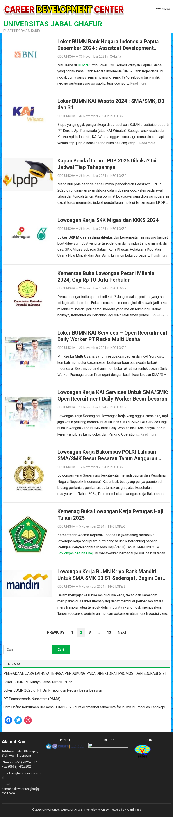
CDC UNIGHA (66, 56)
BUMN (83, 65)
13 (109, 632)
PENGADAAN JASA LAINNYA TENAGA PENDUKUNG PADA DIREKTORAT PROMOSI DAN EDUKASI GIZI (84, 673)
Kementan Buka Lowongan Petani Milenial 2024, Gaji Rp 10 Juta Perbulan (106, 276)
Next (122, 632)
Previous (55, 632)
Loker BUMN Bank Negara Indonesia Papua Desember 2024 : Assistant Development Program (108, 48)
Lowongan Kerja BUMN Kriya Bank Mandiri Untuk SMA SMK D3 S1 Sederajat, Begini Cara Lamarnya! (111, 578)
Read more (138, 83)
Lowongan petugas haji (75, 553)
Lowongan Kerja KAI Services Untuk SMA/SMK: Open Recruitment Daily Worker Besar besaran (112, 395)
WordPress (134, 809)
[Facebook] (8, 720)
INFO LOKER (118, 116)
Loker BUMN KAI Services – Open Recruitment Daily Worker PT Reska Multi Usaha (112, 336)
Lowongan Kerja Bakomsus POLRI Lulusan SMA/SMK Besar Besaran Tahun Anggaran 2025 (107, 458)
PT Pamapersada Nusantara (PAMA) (31, 699)
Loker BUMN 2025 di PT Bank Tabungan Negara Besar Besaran (52, 690)
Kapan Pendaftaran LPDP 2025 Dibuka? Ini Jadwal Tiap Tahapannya (107, 164)
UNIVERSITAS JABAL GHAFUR (52, 23)
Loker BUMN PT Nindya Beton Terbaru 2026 (37, 682)
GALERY (116, 56)
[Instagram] (28, 720)
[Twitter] (18, 720)
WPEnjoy (103, 809)
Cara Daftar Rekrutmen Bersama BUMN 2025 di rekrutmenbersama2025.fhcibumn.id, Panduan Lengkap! (84, 707)
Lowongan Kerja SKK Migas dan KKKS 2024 (108, 220)
